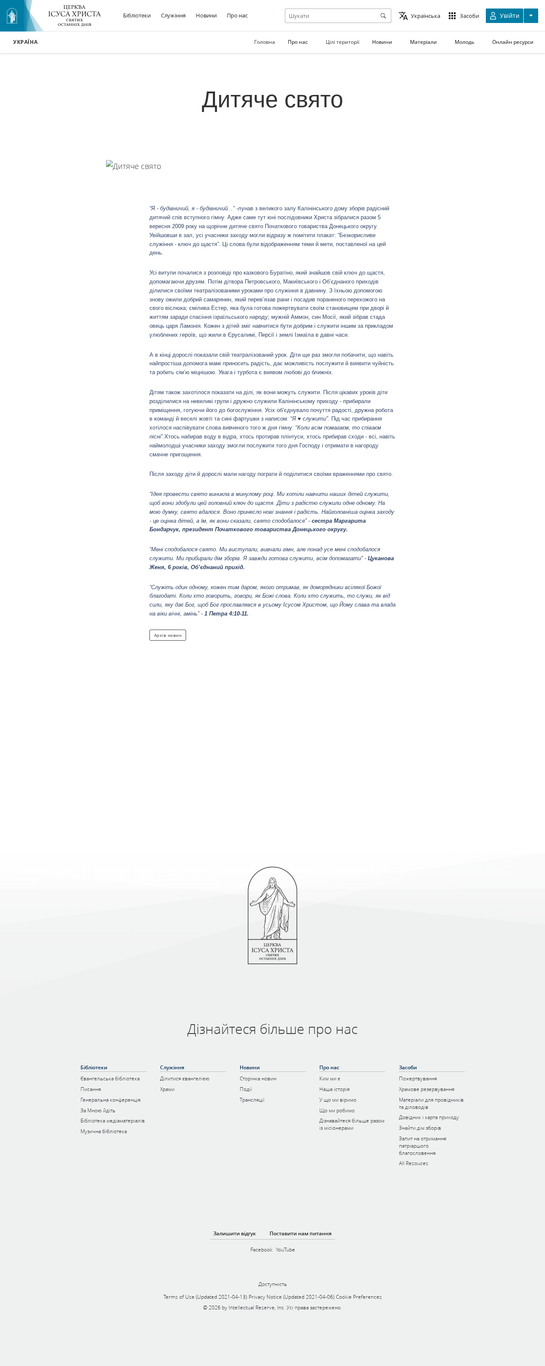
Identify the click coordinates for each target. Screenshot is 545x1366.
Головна (264, 42)
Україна (25, 42)
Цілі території (342, 42)
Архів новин (168, 635)
